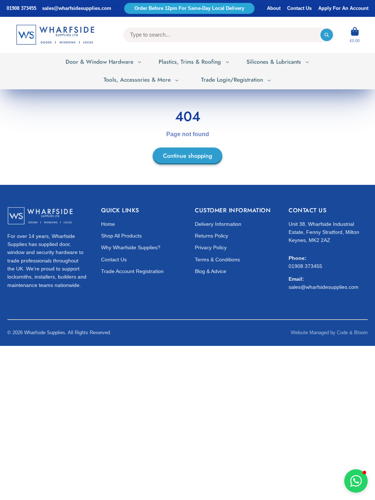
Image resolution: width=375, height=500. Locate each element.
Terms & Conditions (217, 259)
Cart (355, 35)
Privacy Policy (211, 247)
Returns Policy (211, 236)
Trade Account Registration (132, 271)
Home (108, 224)
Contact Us (299, 8)
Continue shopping (187, 156)
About (274, 8)
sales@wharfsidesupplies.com (76, 8)
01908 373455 (21, 8)
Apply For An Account (343, 8)
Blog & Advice (210, 271)
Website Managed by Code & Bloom (329, 332)
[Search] (326, 35)
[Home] (56, 35)
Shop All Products (121, 236)
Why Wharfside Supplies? (130, 247)
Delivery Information (218, 224)
